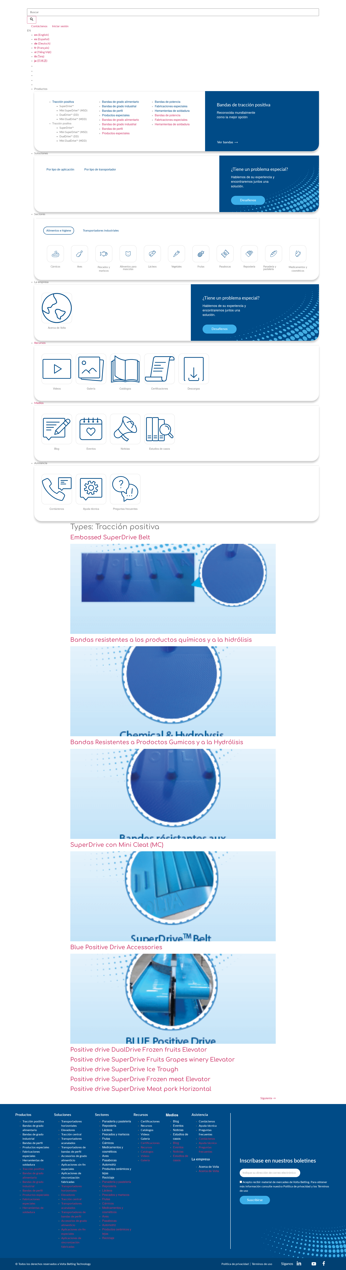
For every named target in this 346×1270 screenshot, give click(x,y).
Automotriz (109, 1164)
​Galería (145, 1138)
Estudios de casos (180, 1136)
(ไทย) (39, 56)
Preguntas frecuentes (205, 1132)
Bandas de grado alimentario (120, 102)
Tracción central (71, 1134)
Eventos (178, 1125)
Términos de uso (262, 1264)
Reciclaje (108, 1177)
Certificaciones (150, 1121)
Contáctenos (207, 1121)
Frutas (106, 1138)
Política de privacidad (296, 1186)
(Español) (41, 39)
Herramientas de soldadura (172, 111)
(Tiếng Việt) (42, 52)
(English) (41, 34)
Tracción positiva (63, 102)
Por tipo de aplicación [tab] (60, 169)
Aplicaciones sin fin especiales (73, 1166)
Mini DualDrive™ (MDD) (73, 119)
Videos (145, 1134)
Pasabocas (109, 1160)
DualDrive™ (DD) (69, 115)
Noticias (178, 1130)
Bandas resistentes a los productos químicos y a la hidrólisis (161, 640)
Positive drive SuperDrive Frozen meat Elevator (140, 1079)
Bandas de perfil (112, 111)
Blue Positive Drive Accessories (116, 947)
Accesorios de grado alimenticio (74, 1158)
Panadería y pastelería (116, 1121)
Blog (176, 1121)
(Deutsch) (42, 43)
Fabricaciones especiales (171, 106)
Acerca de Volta (209, 1167)
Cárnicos (108, 1143)
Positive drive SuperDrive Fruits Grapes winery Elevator (152, 1060)
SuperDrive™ (66, 106)
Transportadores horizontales (71, 1123)
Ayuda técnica (208, 1125)
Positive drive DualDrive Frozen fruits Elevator (138, 1050)
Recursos (40, 342)
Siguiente (268, 1098)
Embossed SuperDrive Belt (110, 537)
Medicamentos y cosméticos (112, 1149)
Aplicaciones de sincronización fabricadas (71, 1177)
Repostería (109, 1125)
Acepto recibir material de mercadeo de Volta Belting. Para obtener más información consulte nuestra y (284, 1186)
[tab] (58, 231)
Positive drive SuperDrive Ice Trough (124, 1069)
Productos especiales (116, 115)
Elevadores (68, 1130)
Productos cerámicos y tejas (116, 1171)
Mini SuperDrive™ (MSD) (73, 110)
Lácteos (107, 1130)
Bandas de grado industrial (119, 106)
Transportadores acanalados (71, 1141)
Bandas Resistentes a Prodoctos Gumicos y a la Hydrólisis (156, 742)
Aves (105, 1156)
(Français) (41, 47)
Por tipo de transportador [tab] (100, 169)
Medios (39, 403)
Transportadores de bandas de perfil (73, 1149)
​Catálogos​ (147, 1130)
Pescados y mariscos (115, 1134)
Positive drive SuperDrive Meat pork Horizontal (140, 1089)
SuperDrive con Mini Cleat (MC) (116, 845)
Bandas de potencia (167, 102)
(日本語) (40, 60)
